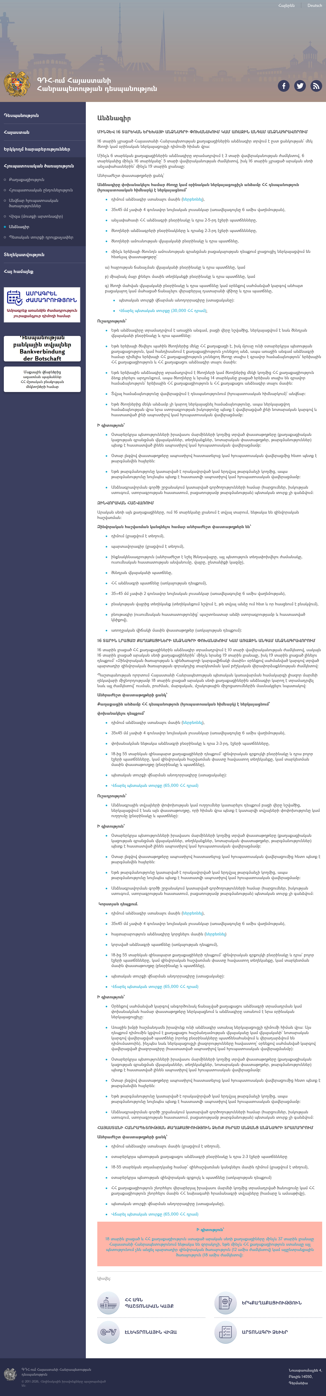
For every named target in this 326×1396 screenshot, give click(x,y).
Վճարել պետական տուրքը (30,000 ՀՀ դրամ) (162, 310)
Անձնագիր (19, 226)
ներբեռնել (192, 199)
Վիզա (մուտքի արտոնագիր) (36, 216)
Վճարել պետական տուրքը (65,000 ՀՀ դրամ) (154, 785)
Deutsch (315, 5)
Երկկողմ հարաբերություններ (37, 149)
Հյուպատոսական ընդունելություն (41, 189)
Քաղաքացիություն (26, 179)
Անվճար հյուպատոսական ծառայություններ (33, 203)
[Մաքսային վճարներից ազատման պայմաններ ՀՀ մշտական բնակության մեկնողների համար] (42, 379)
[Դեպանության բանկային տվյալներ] (42, 348)
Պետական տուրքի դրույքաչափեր (41, 237)
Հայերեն (286, 5)
